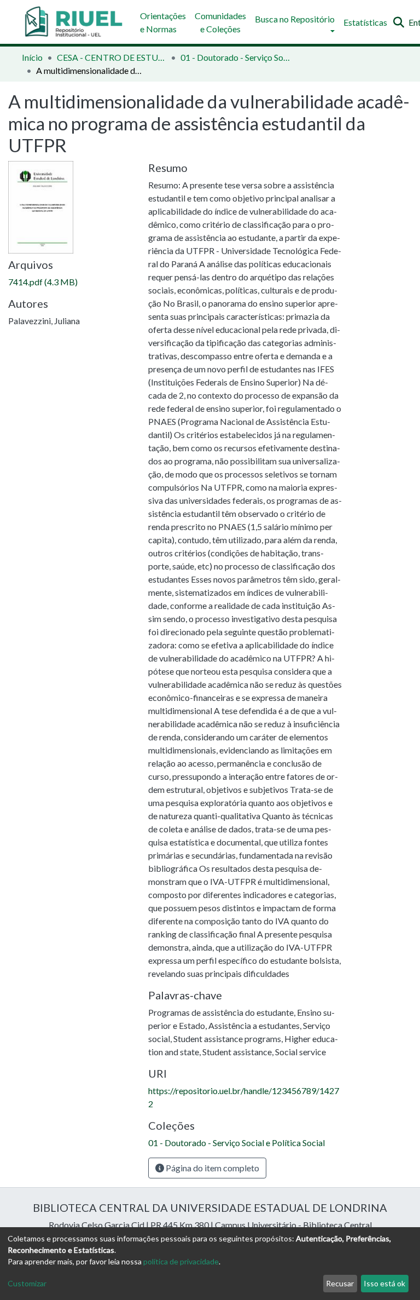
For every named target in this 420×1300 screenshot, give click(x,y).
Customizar (27, 1283)
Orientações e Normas (163, 22)
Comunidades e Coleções (220, 22)
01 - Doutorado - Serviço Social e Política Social (235, 57)
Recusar (340, 1283)
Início (32, 57)
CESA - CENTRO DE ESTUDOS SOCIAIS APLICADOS (111, 57)
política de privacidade (181, 1261)
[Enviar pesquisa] (398, 22)
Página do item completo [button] (211, 1168)
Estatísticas (365, 22)
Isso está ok (384, 1283)
